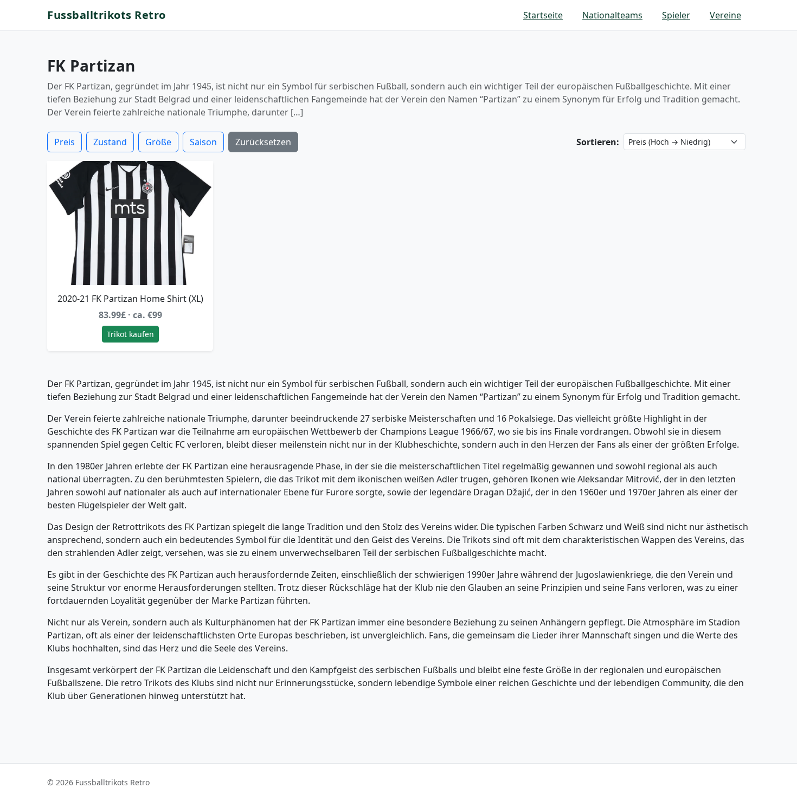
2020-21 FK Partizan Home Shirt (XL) (130, 299)
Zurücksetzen (263, 142)
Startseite (543, 15)
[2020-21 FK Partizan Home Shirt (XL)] (130, 223)
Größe (158, 142)
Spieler (676, 15)
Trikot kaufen (130, 334)
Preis (64, 142)
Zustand (110, 142)
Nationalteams (612, 15)
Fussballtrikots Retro (106, 15)
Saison (203, 142)
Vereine (725, 15)
